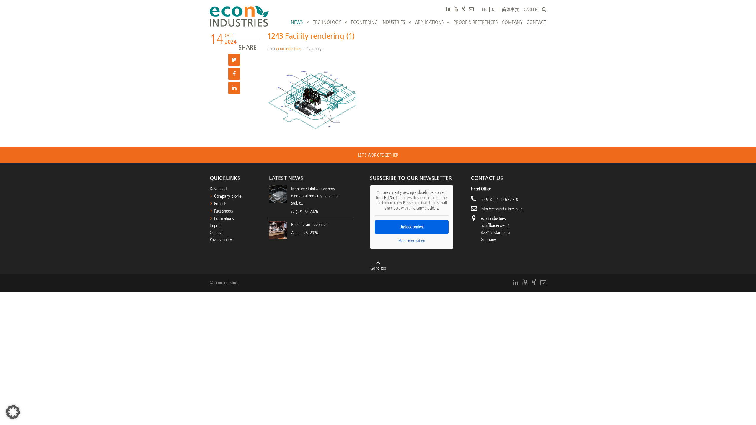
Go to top (378, 268)
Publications (224, 218)
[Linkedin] (234, 88)
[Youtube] (456, 8)
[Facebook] (234, 74)
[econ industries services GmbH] (239, 16)
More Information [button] (411, 240)
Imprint (215, 225)
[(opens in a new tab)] (278, 229)
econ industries (288, 48)
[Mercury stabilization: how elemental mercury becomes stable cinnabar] (278, 194)
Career (530, 9)
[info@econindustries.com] (471, 8)
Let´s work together (378, 155)
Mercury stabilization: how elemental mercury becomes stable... (314, 196)
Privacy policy (221, 239)
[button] (13, 412)
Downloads (219, 189)
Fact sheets (223, 211)
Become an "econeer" (310, 224)
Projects (220, 203)
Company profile (228, 196)
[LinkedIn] (448, 8)
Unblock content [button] (412, 227)
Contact (216, 232)
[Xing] (463, 8)
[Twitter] (234, 60)
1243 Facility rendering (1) (311, 36)
